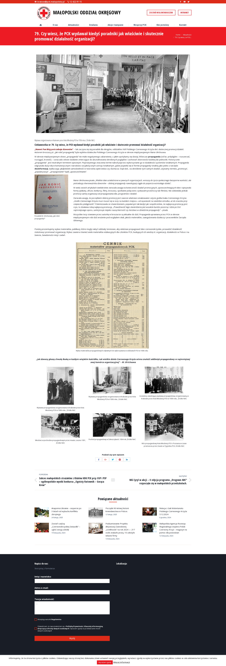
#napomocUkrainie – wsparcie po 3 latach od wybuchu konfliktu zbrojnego (66, 511)
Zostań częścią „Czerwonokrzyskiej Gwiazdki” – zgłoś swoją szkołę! (66, 526)
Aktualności (187, 35)
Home (178, 35)
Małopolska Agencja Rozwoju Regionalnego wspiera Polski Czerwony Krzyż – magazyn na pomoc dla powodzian (173, 528)
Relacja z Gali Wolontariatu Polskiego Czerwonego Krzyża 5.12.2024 (173, 511)
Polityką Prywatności (74, 626)
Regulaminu (56, 619)
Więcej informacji (121, 662)
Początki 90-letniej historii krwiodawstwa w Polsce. (117, 510)
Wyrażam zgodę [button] (104, 662)
